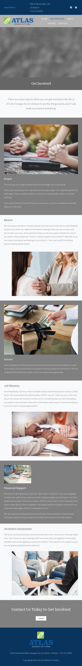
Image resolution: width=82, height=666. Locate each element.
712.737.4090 (36, 11)
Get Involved (57, 19)
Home (44, 19)
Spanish (12, 7)
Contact (62, 23)
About (70, 19)
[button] (71, 8)
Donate (52, 23)
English (6, 7)
